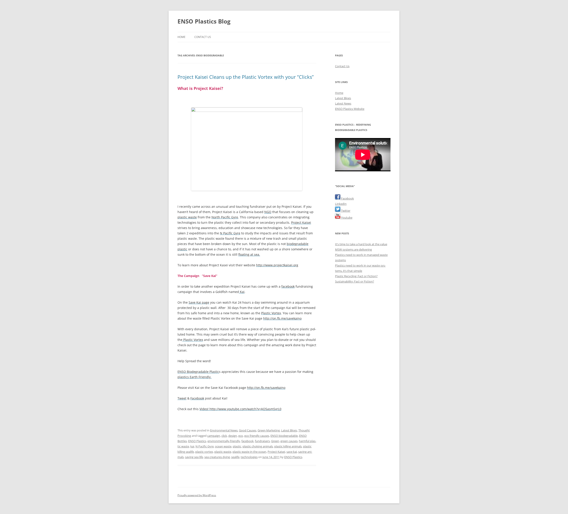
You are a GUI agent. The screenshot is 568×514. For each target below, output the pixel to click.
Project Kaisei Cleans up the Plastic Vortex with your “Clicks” (246, 76)
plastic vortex (204, 452)
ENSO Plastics (197, 441)
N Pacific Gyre (204, 446)
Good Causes (247, 430)
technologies (249, 457)
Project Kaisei (276, 452)
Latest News (343, 103)
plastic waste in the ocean (249, 452)
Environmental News (224, 430)
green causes (289, 441)
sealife (235, 457)
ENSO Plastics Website (349, 109)
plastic (237, 446)
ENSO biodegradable (284, 436)
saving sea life (194, 457)
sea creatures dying (217, 457)
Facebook (347, 198)
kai (192, 446)
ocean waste (223, 446)
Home (181, 37)
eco (240, 436)
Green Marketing (269, 430)
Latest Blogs (289, 430)
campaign (213, 436)
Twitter (345, 211)
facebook (247, 441)
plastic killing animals (288, 446)
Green (275, 441)
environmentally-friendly (223, 441)
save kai (291, 452)
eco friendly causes (256, 436)
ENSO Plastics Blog (204, 21)
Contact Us (202, 37)
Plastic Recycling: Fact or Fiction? (356, 276)
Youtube (346, 217)
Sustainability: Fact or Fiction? (354, 281)
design (232, 436)
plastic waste (222, 452)
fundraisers (262, 441)
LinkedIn (341, 204)
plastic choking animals (258, 446)
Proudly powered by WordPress (197, 495)
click (224, 436)
